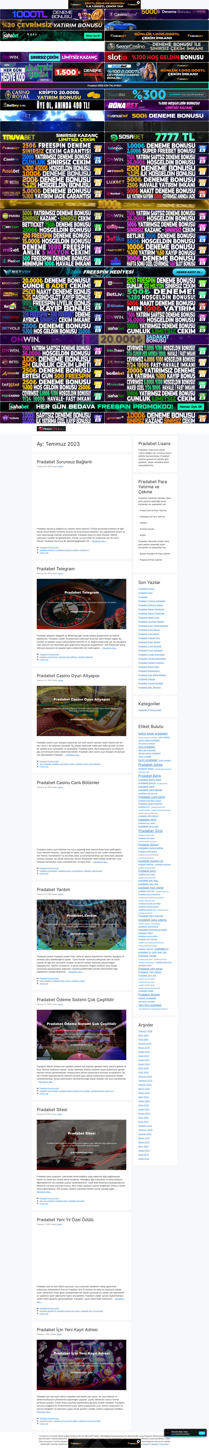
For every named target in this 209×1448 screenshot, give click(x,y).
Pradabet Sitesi (52, 1109)
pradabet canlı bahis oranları (63, 764)
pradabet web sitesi (76, 1201)
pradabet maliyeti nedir (93, 871)
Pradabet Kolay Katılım (149, 642)
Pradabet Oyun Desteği (149, 646)
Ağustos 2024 (145, 1076)
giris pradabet (45, 764)
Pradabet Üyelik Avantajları (151, 654)
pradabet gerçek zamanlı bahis (147, 813)
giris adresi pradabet (146, 743)
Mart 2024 (143, 1097)
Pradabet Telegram (56, 568)
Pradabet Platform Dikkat (150, 605)
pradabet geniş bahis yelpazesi (161, 810)
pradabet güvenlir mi (48, 1311)
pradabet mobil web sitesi (146, 900)
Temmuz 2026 (145, 1031)
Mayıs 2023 (144, 1138)
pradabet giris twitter (146, 823)
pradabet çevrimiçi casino (146, 982)
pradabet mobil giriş (146, 891)
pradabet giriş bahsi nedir (146, 835)
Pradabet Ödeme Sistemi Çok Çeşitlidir (75, 999)
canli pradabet (164, 737)
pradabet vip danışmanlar (146, 962)
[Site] (52, 148)
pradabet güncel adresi (49, 1091)
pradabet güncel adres (150, 848)
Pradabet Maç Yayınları (149, 687)
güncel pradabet (145, 756)
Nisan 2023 (144, 1142)
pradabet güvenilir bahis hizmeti (148, 854)
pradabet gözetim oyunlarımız (147, 841)
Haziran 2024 (145, 1085)
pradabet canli (146, 786)
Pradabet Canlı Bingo (148, 634)
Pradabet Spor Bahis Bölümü (152, 675)
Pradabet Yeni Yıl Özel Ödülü (65, 1219)
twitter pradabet (147, 998)
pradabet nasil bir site (147, 910)
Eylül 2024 (143, 1072)
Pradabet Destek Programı (151, 663)
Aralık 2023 (143, 1109)
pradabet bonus (46, 1421)
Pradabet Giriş (145, 593)
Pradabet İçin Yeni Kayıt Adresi (67, 1329)
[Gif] (104, 204)
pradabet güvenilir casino (146, 858)
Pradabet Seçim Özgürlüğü (151, 613)
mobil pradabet (165, 760)
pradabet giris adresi (148, 816)
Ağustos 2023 (145, 1126)
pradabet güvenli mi (48, 550)
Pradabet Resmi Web (148, 667)
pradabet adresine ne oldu (163, 769)
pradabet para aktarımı (145, 913)
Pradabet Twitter (147, 955)
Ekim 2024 (143, 1068)
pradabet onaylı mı (162, 910)
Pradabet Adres (150, 765)
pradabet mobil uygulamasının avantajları (151, 897)
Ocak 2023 (143, 1154)
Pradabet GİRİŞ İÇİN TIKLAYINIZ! (105, 85)
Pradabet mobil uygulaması (149, 894)
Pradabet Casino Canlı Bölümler (68, 782)
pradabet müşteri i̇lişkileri (148, 907)
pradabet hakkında (146, 864)
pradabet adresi (146, 768)
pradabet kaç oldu (148, 880)
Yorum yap (44, 553)
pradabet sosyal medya (148, 936)
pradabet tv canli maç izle (152, 952)
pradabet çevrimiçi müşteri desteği (149, 988)
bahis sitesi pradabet (153, 733)
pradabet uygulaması (160, 959)
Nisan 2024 (144, 1093)
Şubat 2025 (144, 1052)
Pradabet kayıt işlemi (146, 874)
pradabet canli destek (48, 657)
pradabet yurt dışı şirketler (146, 979)
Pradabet (143, 597)
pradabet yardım (78, 981)
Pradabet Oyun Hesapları (150, 650)
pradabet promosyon (148, 926)
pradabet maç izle (148, 884)
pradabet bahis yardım (61, 981)
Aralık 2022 (143, 1159)
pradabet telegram (85, 657)
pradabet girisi (147, 819)
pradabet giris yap (148, 826)
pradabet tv (84, 550)
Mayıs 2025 (144, 1048)
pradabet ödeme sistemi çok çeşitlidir (74, 1091)
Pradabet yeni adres (150, 968)
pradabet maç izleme (151, 887)
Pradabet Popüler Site (149, 638)
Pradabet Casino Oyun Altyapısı (68, 675)
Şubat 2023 (144, 1150)
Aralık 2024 (143, 1060)
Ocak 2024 (143, 1105)
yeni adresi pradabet (146, 1001)
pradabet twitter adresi (145, 959)
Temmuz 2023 (145, 1130)
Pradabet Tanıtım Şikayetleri (152, 658)
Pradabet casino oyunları (150, 803)
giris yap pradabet (47, 1201)
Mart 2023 (143, 1146)
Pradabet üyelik (145, 991)
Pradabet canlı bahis (151, 797)
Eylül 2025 (143, 1039)
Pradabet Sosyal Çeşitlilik (150, 683)
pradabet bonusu (162, 783)
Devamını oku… (99, 541)
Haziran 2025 (144, 1043)
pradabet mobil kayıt (162, 891)
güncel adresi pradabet (149, 753)
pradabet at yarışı (143, 772)
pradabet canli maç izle (147, 793)
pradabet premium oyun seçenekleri (149, 923)
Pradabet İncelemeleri (149, 671)
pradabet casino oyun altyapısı (88, 764)
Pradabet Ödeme (146, 679)
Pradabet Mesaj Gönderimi (151, 609)
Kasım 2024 (144, 1064)
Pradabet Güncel (148, 844)
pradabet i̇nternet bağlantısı (147, 868)
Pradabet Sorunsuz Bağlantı (64, 461)
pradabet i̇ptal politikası (67, 657)
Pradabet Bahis (149, 776)
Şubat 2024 (144, 1101)
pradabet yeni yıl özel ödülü (92, 1311)
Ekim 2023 (143, 1117)
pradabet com (144, 807)
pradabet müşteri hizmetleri (89, 1421)
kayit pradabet (45, 981)
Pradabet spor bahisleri (147, 939)
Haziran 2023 (145, 1134)
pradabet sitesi (61, 1201)
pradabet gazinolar (144, 810)
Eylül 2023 (143, 1122)
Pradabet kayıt (147, 870)
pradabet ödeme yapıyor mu (102, 1091)
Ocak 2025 (143, 1056)
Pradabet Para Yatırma (150, 916)
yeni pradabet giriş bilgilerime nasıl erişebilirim (153, 1009)
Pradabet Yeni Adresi (149, 972)
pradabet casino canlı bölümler (70, 871)
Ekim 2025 (143, 1035)
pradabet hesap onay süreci (68, 1311)
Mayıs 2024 (144, 1089)
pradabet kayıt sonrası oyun (147, 877)
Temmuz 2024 (145, 1080)
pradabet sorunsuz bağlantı (67, 550)
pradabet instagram (163, 864)
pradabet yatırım (145, 965)
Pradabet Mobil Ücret (148, 617)
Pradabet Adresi (146, 589)
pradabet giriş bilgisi (146, 838)
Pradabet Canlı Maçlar (149, 630)
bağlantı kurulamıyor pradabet (147, 737)
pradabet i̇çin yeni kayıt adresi (65, 1421)
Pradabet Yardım (53, 889)
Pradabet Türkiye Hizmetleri (151, 601)
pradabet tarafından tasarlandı (147, 945)
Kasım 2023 (144, 1113)
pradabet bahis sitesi (149, 779)
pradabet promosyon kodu (152, 929)
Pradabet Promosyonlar (49, 547)
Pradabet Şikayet (149, 994)
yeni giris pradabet (150, 1005)
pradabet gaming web (158, 807)
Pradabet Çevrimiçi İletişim (151, 621)
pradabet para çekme (152, 920)
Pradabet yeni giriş (147, 975)
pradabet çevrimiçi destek (146, 985)
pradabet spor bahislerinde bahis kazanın (151, 942)
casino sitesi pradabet (149, 740)
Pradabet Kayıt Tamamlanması (153, 626)
